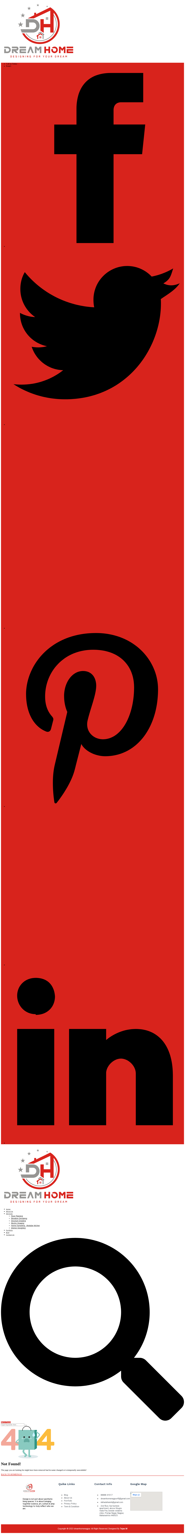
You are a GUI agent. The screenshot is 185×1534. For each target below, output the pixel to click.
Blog (7, 1232)
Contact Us (10, 1235)
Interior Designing (18, 1228)
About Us (9, 1211)
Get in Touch (6, 1422)
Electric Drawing (17, 1223)
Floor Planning (17, 1216)
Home (8, 1209)
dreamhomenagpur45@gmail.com (25, 66)
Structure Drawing (18, 1221)
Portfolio (9, 1230)
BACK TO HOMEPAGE (11, 1474)
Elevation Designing (19, 1218)
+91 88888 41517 (26, 64)
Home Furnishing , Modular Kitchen (25, 1225)
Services (9, 1214)
